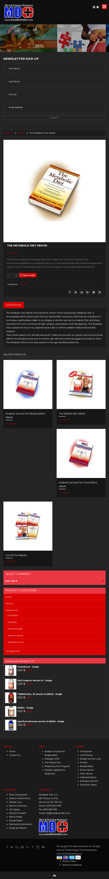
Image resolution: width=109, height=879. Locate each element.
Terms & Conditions (71, 865)
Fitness (83, 762)
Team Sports (86, 773)
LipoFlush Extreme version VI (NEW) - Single (40, 721)
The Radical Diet (53, 762)
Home (10, 133)
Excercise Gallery (88, 784)
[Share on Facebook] (69, 292)
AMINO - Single (25, 707)
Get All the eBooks (16, 555)
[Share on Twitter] (75, 292)
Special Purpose (15, 635)
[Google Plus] (87, 292)
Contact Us (14, 755)
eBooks (21, 133)
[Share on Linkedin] (81, 292)
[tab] (13, 305)
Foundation (13, 615)
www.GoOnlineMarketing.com (69, 853)
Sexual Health (16, 820)
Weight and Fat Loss (90, 759)
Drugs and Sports (17, 828)
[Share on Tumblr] (93, 292)
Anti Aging (14, 809)
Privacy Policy (69, 861)
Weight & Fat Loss (16, 642)
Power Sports (87, 770)
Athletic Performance (20, 798)
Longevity (12, 622)
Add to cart (29, 275)
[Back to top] (54, 875)
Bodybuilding (86, 766)
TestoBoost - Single (28, 667)
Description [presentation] (13, 305)
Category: (12, 284)
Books (8, 597)
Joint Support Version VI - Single (34, 680)
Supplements (12, 610)
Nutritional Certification (20, 824)
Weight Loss (15, 802)
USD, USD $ (11, 581)
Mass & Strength (15, 629)
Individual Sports (88, 777)
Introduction (86, 751)
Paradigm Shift (52, 759)
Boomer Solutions (18, 805)
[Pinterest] (99, 292)
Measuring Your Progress (57, 766)
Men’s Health (15, 817)
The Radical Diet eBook (72, 413)
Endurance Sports (89, 781)
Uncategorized (13, 651)
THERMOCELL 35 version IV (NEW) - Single (39, 694)
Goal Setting (86, 755)
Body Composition (18, 794)
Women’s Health (17, 813)
